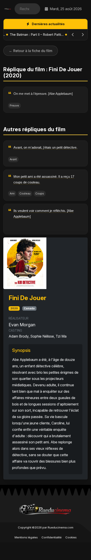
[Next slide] (82, 34)
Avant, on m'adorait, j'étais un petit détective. (45, 147)
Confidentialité (52, 537)
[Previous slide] (73, 34)
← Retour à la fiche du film (30, 51)
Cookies (71, 537)
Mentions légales (26, 537)
